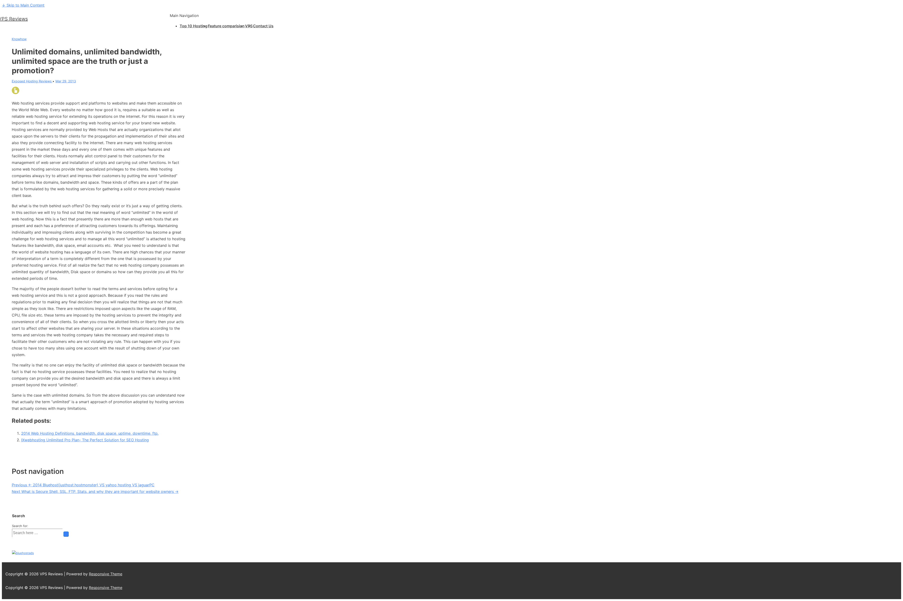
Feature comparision (226, 26)
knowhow (19, 39)
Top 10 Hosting (193, 26)
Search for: (20, 526)
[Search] (66, 534)
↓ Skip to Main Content (23, 5)
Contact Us (263, 26)
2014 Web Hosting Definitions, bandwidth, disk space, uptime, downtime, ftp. (89, 433)
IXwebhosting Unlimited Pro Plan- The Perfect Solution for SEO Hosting (85, 440)
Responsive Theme (105, 574)
